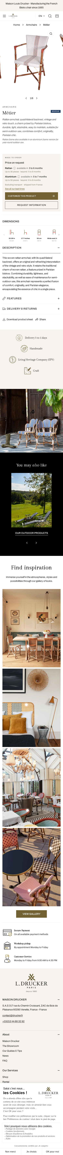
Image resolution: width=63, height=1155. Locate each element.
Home (16, 25)
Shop (5, 1077)
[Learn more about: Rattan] (14, 168)
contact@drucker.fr (12, 1015)
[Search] (49, 16)
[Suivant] (59, 234)
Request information (31, 205)
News (5, 1055)
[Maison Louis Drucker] (13, 16)
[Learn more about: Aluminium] (18, 176)
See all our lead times (15, 189)
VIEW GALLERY (31, 914)
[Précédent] (4, 234)
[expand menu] (4, 16)
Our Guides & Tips (12, 1051)
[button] (57, 16)
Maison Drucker (10, 1041)
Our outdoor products (31, 533)
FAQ (4, 1060)
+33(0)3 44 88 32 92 (13, 1021)
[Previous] (26, 98)
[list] (31, 65)
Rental (5, 1082)
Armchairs (31, 25)
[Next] (36, 98)
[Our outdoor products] (31, 500)
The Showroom (10, 1046)
